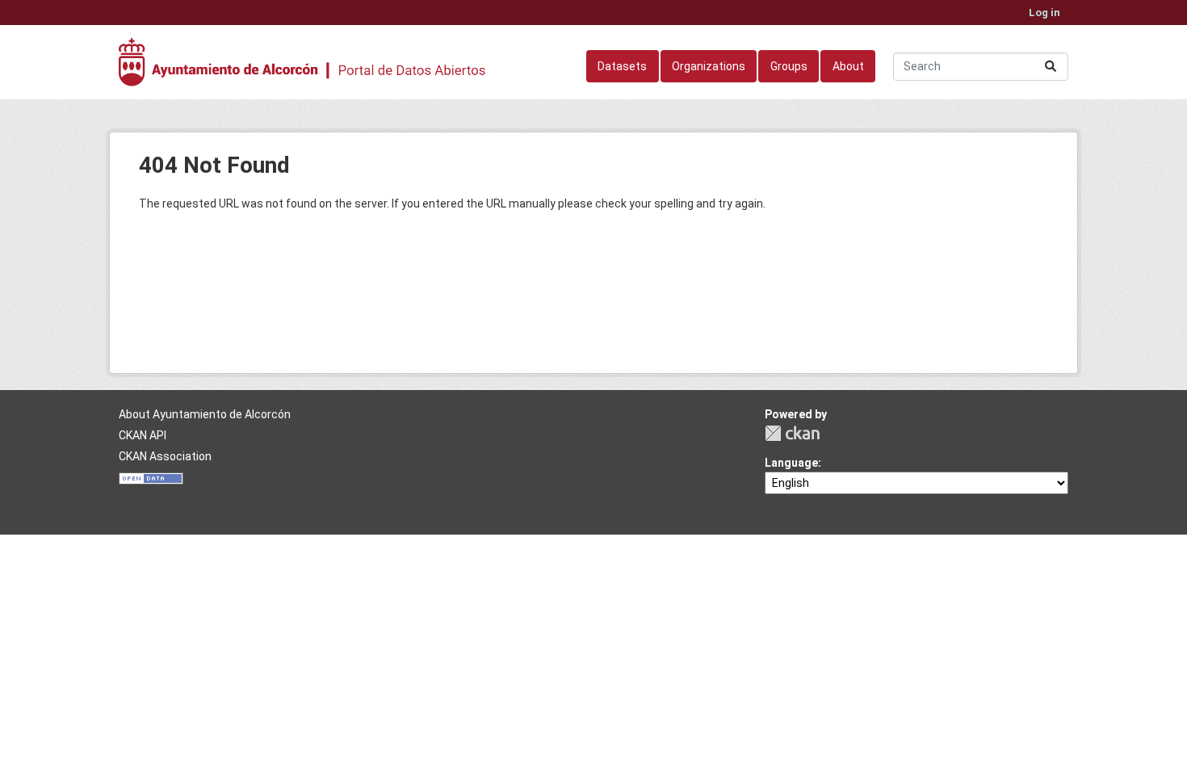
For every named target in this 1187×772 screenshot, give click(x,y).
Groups (788, 66)
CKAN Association (165, 456)
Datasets (622, 66)
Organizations (708, 66)
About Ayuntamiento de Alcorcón (205, 414)
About (848, 66)
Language (791, 462)
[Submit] (1050, 66)
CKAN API (142, 435)
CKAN (792, 433)
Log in (1044, 12)
